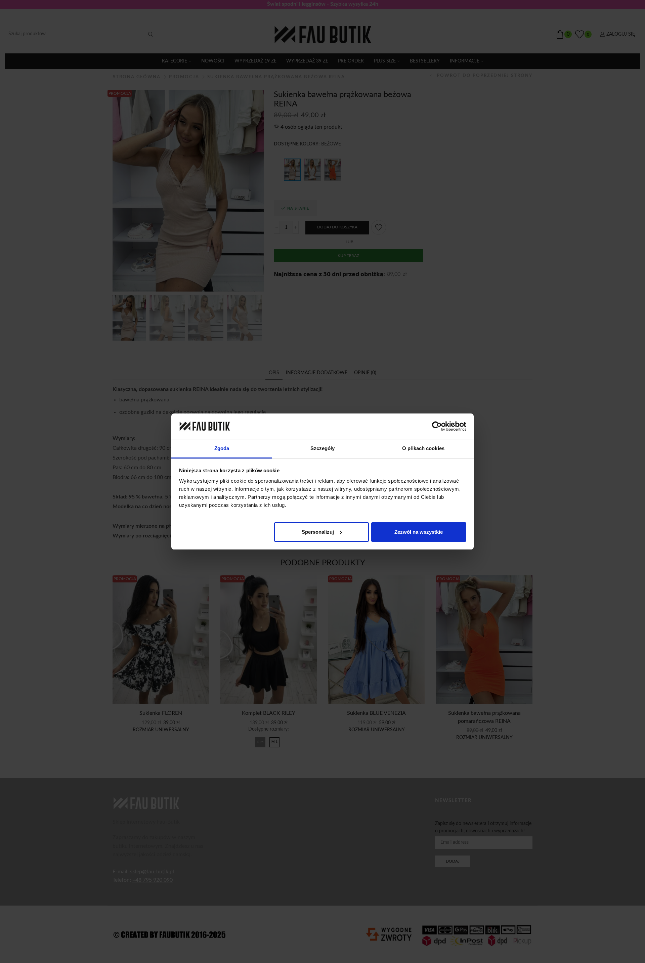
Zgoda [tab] (221, 448)
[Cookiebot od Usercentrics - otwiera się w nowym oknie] (436, 426)
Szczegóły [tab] (322, 448)
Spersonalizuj (318, 532)
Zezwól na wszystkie (418, 532)
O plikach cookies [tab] (423, 448)
